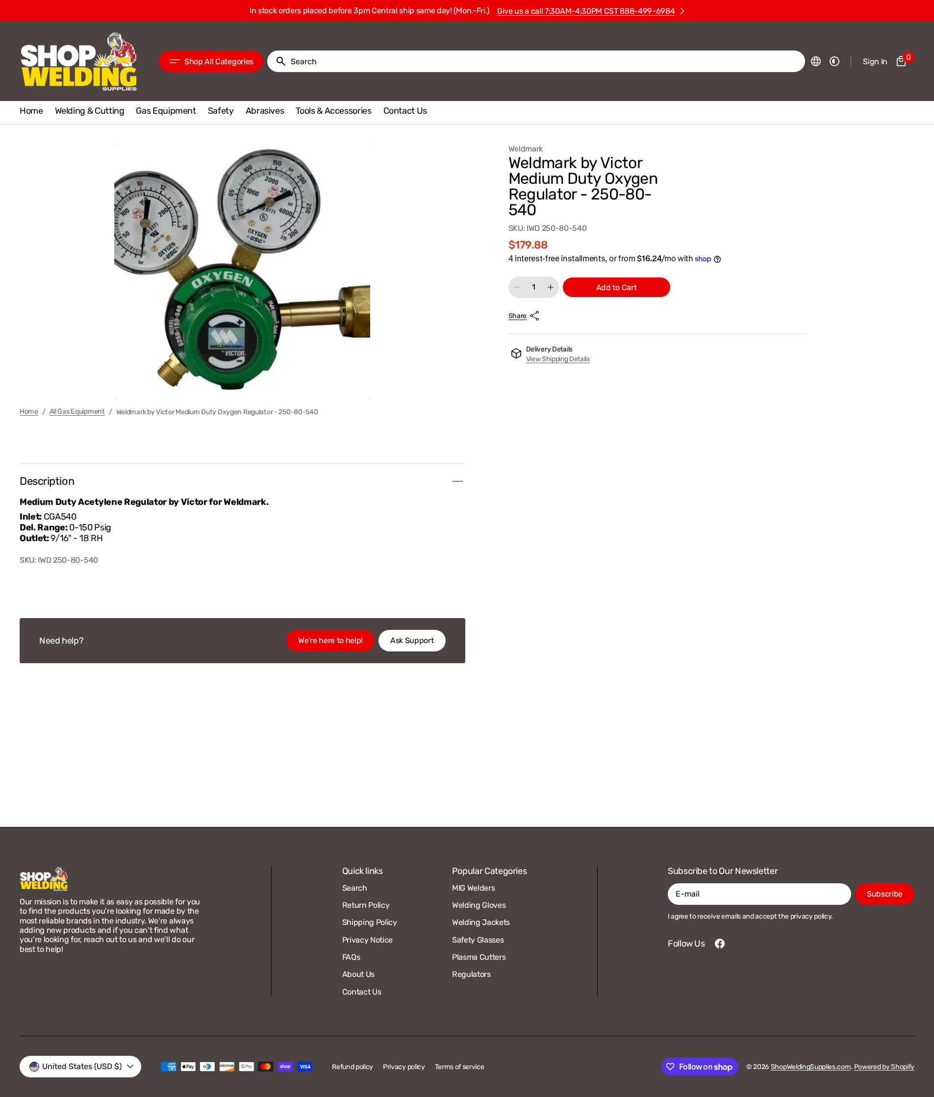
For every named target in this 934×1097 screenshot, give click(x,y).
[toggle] (457, 481)
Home (29, 412)
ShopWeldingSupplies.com (811, 1067)
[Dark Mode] (834, 61)
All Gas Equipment (77, 412)
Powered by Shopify (884, 1067)
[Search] (277, 61)
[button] (816, 61)
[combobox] (546, 61)
